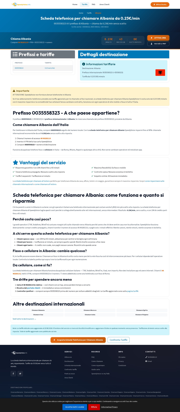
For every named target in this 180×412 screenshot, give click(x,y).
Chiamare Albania (30, 392)
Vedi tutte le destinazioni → (24, 319)
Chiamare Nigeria (129, 392)
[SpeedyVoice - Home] (21, 4)
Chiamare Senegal (56, 396)
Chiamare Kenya (80, 396)
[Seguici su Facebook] (13, 373)
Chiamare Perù (91, 392)
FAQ (93, 4)
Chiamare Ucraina (55, 392)
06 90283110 (152, 357)
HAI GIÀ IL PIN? (160, 44)
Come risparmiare (98, 365)
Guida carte (95, 369)
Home (74, 4)
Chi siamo (121, 357)
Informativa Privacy (109, 407)
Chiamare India (141, 392)
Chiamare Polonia (68, 396)
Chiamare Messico (92, 396)
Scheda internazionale (73, 365)
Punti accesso (70, 373)
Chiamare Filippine (117, 392)
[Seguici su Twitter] (20, 373)
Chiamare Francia (138, 396)
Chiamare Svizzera (126, 396)
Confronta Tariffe (118, 340)
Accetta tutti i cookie (74, 407)
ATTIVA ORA (160, 38)
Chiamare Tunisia (43, 396)
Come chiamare (97, 361)
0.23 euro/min (50, 68)
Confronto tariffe (71, 369)
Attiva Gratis (161, 4)
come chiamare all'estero (45, 184)
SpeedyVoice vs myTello (100, 373)
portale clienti (33, 288)
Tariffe (84, 4)
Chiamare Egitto (81, 392)
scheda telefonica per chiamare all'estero (32, 181)
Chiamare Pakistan (17, 396)
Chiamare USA (103, 396)
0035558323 (19, 68)
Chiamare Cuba (114, 396)
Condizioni (122, 365)
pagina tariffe (132, 291)
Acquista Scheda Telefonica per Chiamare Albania (80, 340)
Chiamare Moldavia (68, 392)
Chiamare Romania (17, 392)
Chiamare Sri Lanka (30, 396)
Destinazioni (69, 361)
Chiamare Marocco (42, 392)
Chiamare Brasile (162, 396)
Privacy (121, 361)
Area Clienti (104, 4)
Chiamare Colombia (103, 392)
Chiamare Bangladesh (154, 392)
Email (150, 361)
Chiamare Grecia (150, 396)
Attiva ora (68, 357)
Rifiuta (94, 407)
